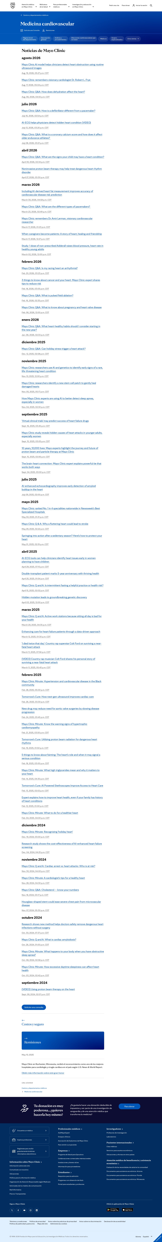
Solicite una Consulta (32, 30)
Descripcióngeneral (45, 39)
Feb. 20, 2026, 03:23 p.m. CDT (50, 271)
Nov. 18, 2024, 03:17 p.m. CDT (50, 892)
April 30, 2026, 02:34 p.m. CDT (63, 159)
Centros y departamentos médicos (35, 15)
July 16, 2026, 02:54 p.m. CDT (58, 113)
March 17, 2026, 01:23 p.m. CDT (57, 222)
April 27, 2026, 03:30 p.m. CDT (62, 173)
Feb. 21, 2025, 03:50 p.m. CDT (54, 728)
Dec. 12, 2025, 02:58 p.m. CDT (54, 351)
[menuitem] (29, 38)
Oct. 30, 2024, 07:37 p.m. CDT (62, 928)
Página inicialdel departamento (29, 39)
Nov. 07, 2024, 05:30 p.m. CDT (61, 906)
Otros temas (131, 39)
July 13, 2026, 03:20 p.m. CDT (56, 125)
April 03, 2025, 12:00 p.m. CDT (54, 600)
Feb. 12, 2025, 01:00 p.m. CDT (62, 801)
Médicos (103, 39)
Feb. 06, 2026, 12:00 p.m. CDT (62, 310)
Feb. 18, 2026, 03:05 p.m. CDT (61, 284)
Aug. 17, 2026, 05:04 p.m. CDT (56, 82)
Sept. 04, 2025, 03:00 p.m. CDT (61, 467)
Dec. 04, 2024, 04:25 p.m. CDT (62, 848)
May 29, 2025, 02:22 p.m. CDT (55, 526)
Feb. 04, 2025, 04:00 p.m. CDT (50, 815)
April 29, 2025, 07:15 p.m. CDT (59, 562)
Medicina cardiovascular (47, 23)
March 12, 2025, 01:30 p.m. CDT (61, 634)
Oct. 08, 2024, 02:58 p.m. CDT (63, 955)
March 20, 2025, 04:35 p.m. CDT (62, 620)
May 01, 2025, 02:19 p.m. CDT (62, 540)
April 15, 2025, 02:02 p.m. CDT (62, 588)
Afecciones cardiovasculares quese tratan (83, 39)
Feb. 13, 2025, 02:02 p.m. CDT (62, 788)
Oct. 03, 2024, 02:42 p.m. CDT (60, 971)
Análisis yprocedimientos (60, 39)
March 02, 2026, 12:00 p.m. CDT (62, 250)
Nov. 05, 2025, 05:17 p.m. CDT (59, 387)
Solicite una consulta (33, 1007)
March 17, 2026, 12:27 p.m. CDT (62, 236)
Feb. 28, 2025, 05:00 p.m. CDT (61, 685)
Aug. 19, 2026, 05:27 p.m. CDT (63, 68)
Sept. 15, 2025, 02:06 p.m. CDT (60, 452)
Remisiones (50, 30)
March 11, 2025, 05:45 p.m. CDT (58, 663)
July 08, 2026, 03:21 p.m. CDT (62, 138)
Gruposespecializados (117, 39)
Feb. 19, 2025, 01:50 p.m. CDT (59, 743)
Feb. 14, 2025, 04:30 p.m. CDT (61, 774)
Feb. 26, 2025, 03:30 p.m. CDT (58, 699)
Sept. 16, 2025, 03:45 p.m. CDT (55, 423)
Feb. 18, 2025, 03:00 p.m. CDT (61, 759)
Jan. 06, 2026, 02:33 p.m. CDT (61, 330)
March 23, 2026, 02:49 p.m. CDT (56, 209)
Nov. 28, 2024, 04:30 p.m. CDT (53, 880)
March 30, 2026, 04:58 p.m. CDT (57, 195)
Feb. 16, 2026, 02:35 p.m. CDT (47, 298)
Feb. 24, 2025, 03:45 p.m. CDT (60, 712)
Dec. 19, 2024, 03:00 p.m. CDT (47, 834)
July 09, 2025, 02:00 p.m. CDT (59, 490)
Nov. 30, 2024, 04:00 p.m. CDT (58, 868)
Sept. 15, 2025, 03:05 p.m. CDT (62, 437)
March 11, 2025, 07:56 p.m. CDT (61, 647)
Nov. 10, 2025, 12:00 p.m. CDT (62, 371)
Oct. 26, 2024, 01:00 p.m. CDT (49, 942)
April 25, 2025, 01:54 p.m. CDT (60, 576)
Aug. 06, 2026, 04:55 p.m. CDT (53, 94)
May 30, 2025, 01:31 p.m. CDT (61, 512)
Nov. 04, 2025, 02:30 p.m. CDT (58, 402)
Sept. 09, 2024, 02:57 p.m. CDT (48, 992)
